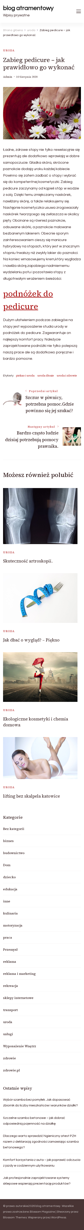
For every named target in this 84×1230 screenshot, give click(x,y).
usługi (8, 1034)
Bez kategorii (13, 828)
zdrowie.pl (11, 1070)
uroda (9, 50)
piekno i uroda (25, 375)
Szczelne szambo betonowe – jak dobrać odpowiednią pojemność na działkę (34, 1120)
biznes (8, 841)
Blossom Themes (15, 1217)
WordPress (58, 1217)
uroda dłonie (45, 375)
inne (6, 901)
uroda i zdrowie (67, 375)
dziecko (9, 877)
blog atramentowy (28, 8)
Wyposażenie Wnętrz (19, 1046)
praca (7, 937)
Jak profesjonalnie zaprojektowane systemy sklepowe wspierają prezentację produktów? (37, 1180)
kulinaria (10, 913)
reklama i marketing (19, 973)
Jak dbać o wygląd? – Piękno (31, 640)
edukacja (10, 889)
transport (10, 1010)
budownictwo (13, 853)
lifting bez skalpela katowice (31, 796)
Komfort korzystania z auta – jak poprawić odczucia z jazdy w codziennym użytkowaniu (41, 1162)
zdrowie (9, 1058)
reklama (9, 961)
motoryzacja (12, 925)
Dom (6, 865)
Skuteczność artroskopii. (28, 561)
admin (7, 77)
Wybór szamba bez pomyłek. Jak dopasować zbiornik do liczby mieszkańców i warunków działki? (40, 1102)
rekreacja (10, 985)
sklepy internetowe (18, 997)
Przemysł (10, 949)
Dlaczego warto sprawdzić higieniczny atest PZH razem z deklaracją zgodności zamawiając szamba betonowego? (41, 1141)
